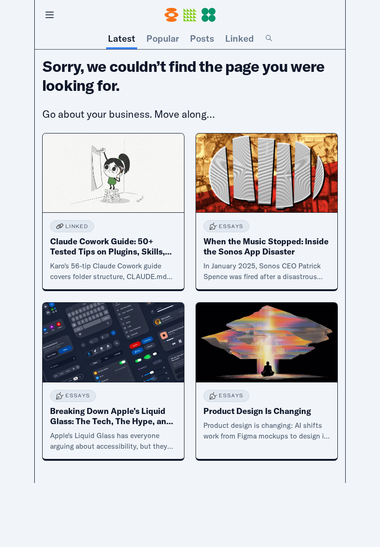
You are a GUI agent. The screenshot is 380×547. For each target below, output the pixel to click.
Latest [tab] (121, 38)
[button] (190, 14)
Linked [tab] (239, 38)
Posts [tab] (202, 38)
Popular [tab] (162, 38)
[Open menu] (49, 14)
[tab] (268, 38)
